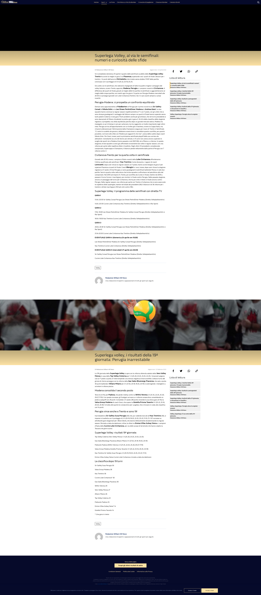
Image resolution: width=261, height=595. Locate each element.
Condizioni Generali (115, 571)
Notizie (96, 2)
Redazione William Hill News (116, 278)
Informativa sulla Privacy (145, 571)
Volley (98, 268)
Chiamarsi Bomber (161, 2)
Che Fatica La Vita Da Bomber (126, 2)
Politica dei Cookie (128, 571)
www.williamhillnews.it (103, 584)
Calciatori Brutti (175, 2)
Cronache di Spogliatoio (145, 2)
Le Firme (112, 2)
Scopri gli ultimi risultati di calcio (130, 565)
